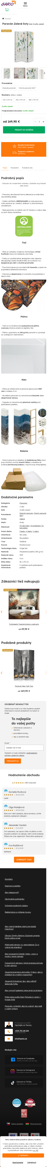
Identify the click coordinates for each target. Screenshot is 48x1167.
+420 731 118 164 (22, 1031)
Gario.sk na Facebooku (27, 1059)
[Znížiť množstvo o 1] (35, 121)
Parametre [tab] (15, 168)
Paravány (23, 503)
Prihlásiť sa (13, 761)
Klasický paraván (26, 513)
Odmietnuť (31, 1162)
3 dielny (22, 531)
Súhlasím (24, 1155)
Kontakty (9, 879)
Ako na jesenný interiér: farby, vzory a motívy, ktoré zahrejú (21, 955)
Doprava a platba (12, 886)
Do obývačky (25, 526)
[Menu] (25, 4)
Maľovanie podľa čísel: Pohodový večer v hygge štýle (23, 998)
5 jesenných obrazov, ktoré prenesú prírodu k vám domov (24, 964)
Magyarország (35, 1124)
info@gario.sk (21, 1039)
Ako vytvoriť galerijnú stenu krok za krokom (23, 990)
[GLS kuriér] (13, 1135)
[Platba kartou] (35, 1135)
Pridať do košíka (24, 130)
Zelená (22, 519)
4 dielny (29, 531)
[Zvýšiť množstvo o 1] (43, 121)
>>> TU (35, 1150)
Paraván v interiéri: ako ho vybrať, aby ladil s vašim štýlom (23, 1007)
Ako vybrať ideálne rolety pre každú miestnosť (20, 927)
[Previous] (1, 673)
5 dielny (36, 531)
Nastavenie (18, 1162)
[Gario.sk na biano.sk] (24, 1114)
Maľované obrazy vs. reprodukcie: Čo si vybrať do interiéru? (22, 946)
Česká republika (17, 1124)
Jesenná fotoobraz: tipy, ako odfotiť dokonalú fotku (20, 982)
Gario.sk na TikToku (27, 1083)
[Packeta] (24, 1135)
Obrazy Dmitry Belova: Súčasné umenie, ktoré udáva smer (22, 936)
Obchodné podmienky (14, 899)
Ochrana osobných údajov (16, 905)
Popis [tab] (5, 168)
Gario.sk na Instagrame (27, 1071)
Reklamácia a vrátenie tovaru (18, 912)
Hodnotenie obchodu (24, 775)
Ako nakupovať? (12, 892)
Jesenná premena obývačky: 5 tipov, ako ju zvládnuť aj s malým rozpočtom (24, 973)
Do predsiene (35, 526)
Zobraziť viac (24, 859)
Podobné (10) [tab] (27, 168)
